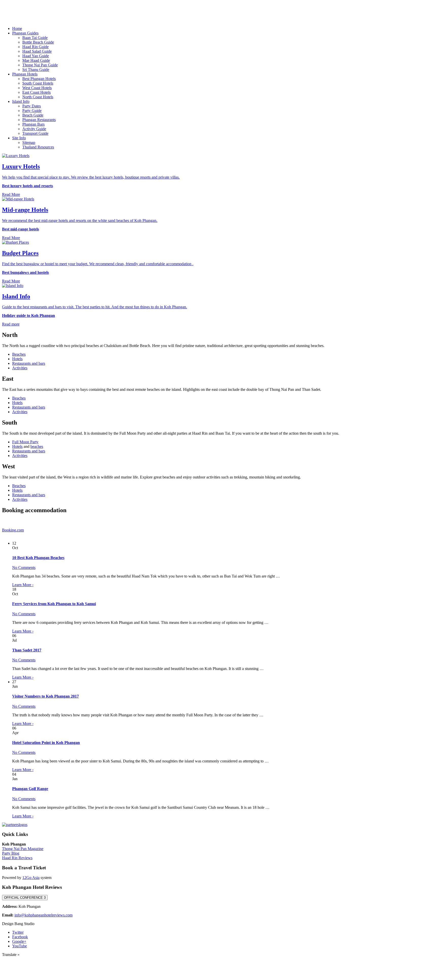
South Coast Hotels (37, 83)
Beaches (19, 354)
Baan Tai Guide (35, 37)
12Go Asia (31, 877)
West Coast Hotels (37, 88)
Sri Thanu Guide (35, 69)
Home (17, 28)
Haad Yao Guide (35, 56)
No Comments (23, 567)
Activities (19, 368)
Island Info (20, 101)
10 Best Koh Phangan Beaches (38, 557)
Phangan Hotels (25, 74)
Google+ (19, 941)
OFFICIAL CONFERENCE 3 (25, 897)
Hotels (17, 359)
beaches (36, 446)
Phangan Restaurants (39, 120)
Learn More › (22, 585)
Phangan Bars (33, 124)
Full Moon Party (25, 442)
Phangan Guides (25, 33)
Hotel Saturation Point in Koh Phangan (46, 742)
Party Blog (10, 853)
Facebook (20, 937)
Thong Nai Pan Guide (40, 65)
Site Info (19, 138)
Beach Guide (32, 115)
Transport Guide (35, 133)
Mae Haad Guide (36, 60)
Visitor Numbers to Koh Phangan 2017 (45, 696)
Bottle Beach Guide (38, 42)
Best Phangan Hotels (39, 78)
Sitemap (28, 142)
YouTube (19, 946)
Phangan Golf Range (30, 789)
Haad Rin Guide (35, 47)
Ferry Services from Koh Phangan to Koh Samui (54, 604)
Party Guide (32, 110)
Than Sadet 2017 (26, 650)
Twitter (18, 932)
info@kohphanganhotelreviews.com (43, 915)
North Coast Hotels (37, 97)
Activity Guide (34, 129)
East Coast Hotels (36, 92)
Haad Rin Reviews (17, 858)
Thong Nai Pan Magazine (22, 849)
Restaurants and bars (28, 363)
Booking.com (13, 530)
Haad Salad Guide (37, 51)
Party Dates (31, 106)
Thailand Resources (38, 147)
